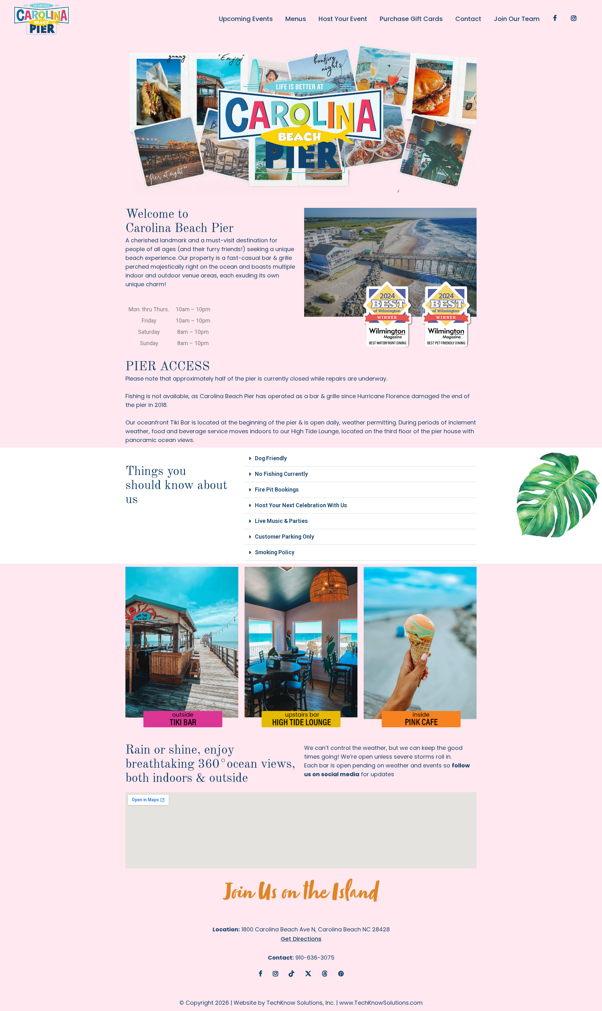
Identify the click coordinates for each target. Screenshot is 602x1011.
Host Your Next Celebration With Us (301, 505)
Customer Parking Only (284, 536)
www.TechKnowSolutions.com (381, 1003)
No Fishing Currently (281, 474)
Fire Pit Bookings (277, 489)
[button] (361, 458)
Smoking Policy (274, 552)
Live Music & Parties (281, 521)
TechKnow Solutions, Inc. (301, 1003)
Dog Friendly (271, 458)
